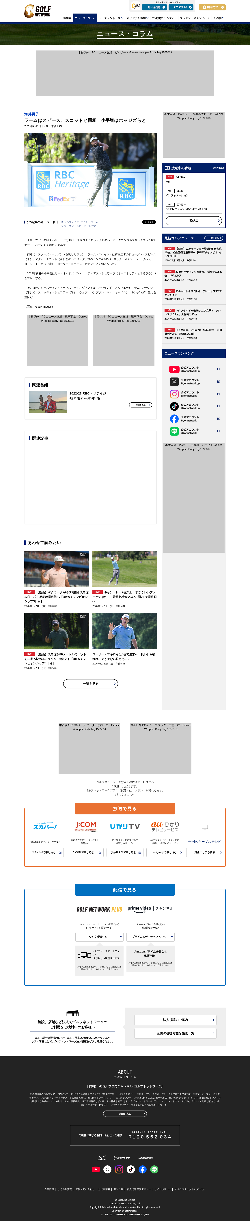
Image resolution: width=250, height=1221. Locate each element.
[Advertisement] (90, 482)
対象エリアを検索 (205, 852)
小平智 (92, 225)
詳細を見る (141, 405)
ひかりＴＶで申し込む (123, 852)
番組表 (194, 221)
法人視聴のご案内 (175, 1020)
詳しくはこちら (125, 794)
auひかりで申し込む (165, 852)
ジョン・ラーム (89, 221)
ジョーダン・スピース (74, 225)
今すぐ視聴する (98, 936)
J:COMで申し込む (83, 852)
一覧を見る (90, 683)
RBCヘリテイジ (70, 221)
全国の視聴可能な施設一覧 (175, 1033)
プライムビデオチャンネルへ (149, 936)
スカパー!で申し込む (44, 852)
